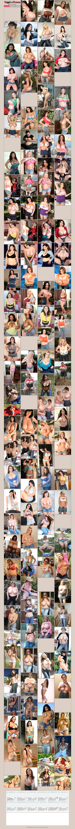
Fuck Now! (18, 6)
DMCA (42, 827)
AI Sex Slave (6, 6)
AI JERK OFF (12, 6)
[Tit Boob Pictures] (12, 2)
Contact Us (46, 827)
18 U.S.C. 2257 (38, 827)
